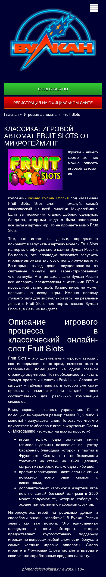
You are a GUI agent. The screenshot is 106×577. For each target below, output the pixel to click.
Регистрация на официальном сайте (53, 102)
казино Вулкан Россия (48, 197)
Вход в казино (53, 88)
